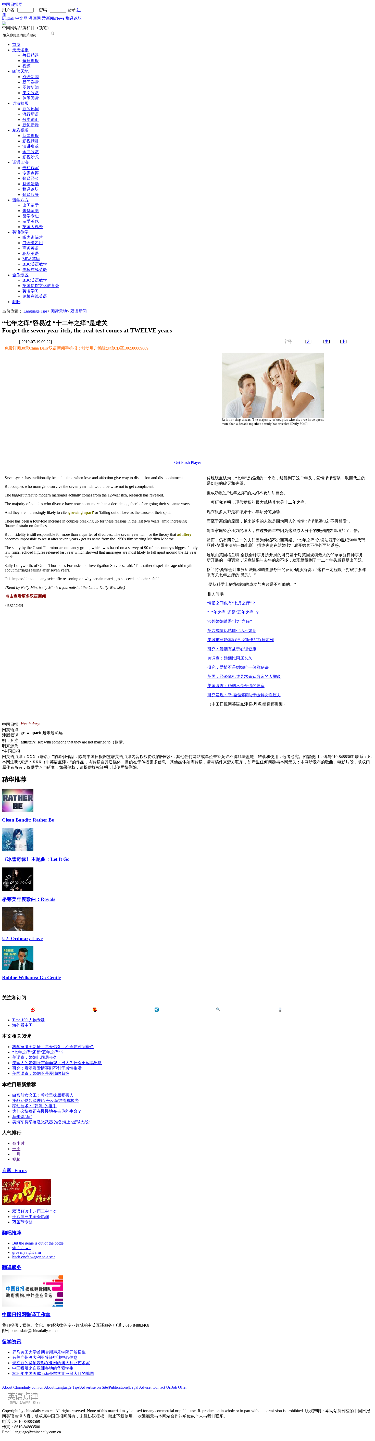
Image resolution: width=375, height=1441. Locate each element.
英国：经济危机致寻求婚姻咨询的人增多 (244, 676)
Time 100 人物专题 (28, 1020)
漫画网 (35, 18)
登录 (71, 10)
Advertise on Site (94, 1387)
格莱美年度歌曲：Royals (28, 899)
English (8, 18)
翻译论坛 (74, 18)
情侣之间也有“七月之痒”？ (231, 603)
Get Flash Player (187, 462)
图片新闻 (30, 87)
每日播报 (30, 60)
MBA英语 (31, 259)
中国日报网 (12, 4)
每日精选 (30, 55)
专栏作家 (30, 168)
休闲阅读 (30, 98)
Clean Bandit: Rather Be (28, 820)
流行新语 (30, 114)
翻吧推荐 (11, 1232)
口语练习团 (32, 243)
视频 (26, 66)
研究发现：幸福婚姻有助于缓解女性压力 (244, 695)
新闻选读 (30, 82)
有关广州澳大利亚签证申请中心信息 (45, 1357)
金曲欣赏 (30, 152)
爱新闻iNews (53, 18)
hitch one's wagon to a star (33, 1257)
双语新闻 (30, 76)
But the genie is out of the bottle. (38, 1243)
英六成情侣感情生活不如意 (231, 630)
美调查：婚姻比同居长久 (229, 658)
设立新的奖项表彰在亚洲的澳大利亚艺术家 (51, 1363)
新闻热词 (30, 109)
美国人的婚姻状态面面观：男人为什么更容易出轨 (57, 1063)
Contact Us (162, 1387)
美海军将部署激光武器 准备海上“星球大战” (51, 1122)
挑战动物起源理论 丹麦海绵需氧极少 (45, 1100)
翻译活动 (30, 184)
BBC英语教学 (34, 264)
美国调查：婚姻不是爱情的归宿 (236, 686)
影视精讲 (30, 141)
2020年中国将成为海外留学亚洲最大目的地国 (53, 1373)
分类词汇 (30, 119)
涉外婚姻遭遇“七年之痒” (229, 621)
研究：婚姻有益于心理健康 (231, 649)
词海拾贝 (20, 103)
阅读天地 (20, 71)
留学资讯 (11, 1341)
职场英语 (30, 253)
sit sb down (21, 1248)
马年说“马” (22, 1116)
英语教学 (20, 232)
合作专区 (20, 275)
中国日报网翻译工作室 (26, 1314)
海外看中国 (22, 1025)
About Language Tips (61, 1387)
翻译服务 (30, 194)
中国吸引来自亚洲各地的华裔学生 (42, 1368)
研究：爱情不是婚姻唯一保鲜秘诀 (238, 667)
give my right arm (26, 1252)
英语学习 (30, 291)
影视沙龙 (30, 157)
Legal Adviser (140, 1387)
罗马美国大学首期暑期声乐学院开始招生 (49, 1352)
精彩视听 (20, 130)
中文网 (21, 18)
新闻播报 (30, 135)
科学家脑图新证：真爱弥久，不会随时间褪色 (53, 1047)
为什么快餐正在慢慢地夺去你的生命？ (47, 1111)
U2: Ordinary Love (22, 938)
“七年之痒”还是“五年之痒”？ (233, 612)
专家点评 (30, 173)
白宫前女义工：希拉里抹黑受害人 (42, 1095)
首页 (16, 44)
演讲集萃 (30, 146)
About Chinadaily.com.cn (22, 1387)
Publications (118, 1387)
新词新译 (30, 125)
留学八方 (20, 200)
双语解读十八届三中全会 (34, 1211)
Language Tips (35, 311)
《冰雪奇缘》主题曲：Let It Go (36, 859)
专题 (14, 1170)
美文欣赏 (30, 93)
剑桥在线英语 (34, 269)
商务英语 (30, 248)
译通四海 (20, 162)
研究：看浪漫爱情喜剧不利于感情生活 (47, 1068)
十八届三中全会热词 (30, 1216)
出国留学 (30, 205)
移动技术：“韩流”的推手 (34, 1106)
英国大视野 (32, 227)
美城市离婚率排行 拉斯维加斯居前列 (240, 640)
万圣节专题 (22, 1222)
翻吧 (16, 302)
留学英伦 (30, 221)
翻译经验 (30, 178)
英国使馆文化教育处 (40, 285)
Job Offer (179, 1387)
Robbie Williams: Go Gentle (31, 977)
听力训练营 (32, 237)
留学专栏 (30, 216)
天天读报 (20, 50)
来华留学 (30, 210)
